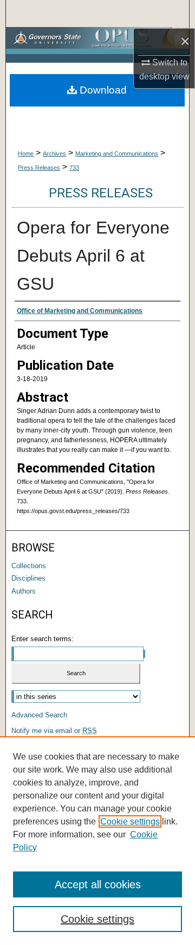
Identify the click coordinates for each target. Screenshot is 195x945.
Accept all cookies (98, 884)
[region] (97, 840)
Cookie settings (130, 821)
